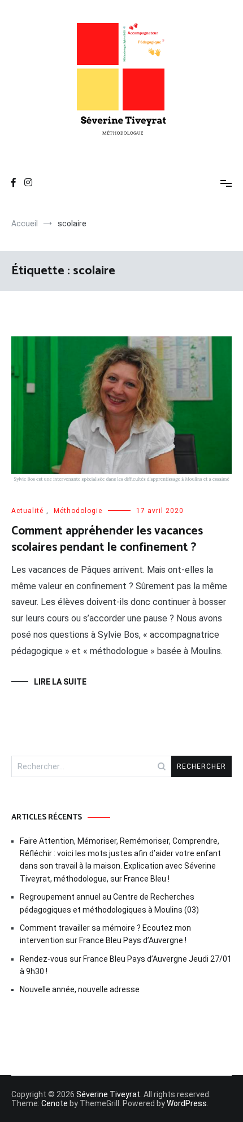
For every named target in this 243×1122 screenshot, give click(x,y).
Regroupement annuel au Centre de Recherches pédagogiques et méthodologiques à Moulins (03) (109, 903)
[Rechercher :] (91, 766)
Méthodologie (78, 511)
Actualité (27, 511)
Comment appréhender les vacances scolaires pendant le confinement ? (107, 539)
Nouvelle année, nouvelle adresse (80, 989)
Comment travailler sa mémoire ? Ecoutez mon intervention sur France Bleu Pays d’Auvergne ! (105, 934)
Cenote (54, 1103)
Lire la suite (60, 681)
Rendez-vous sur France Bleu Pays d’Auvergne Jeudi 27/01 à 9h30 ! (126, 965)
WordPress (187, 1103)
